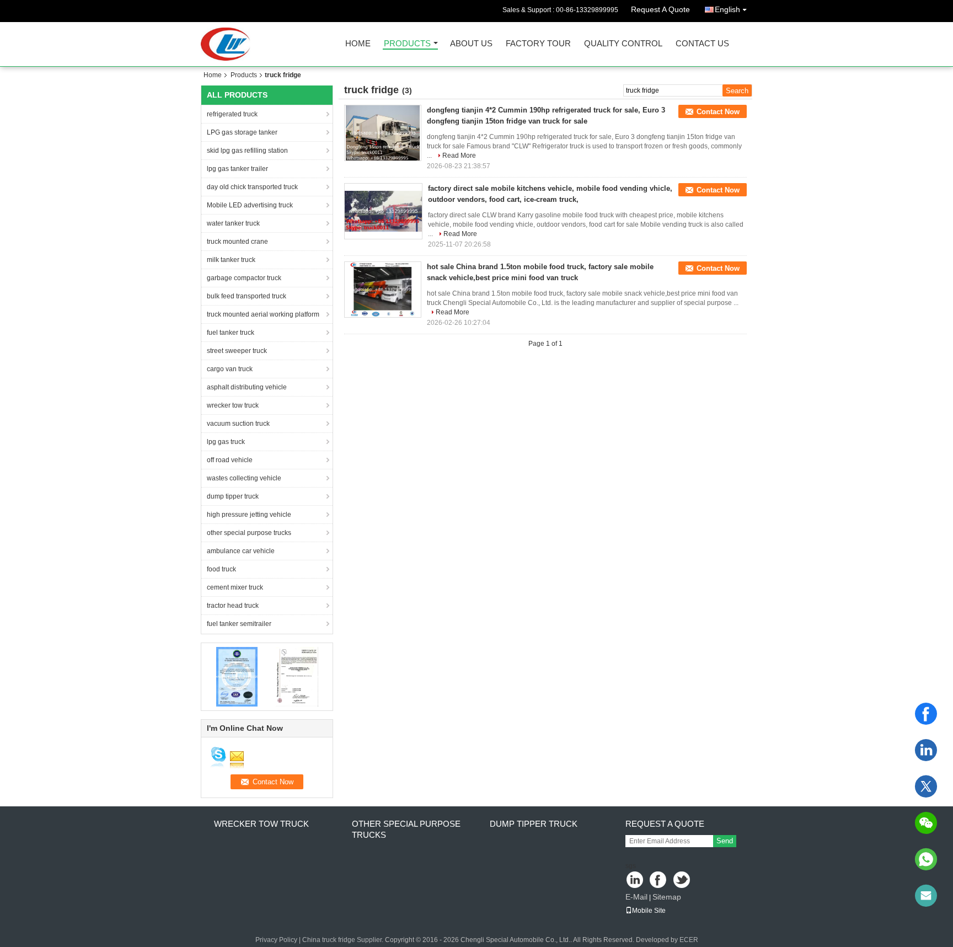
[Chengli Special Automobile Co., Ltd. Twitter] (682, 880)
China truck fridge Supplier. (343, 940)
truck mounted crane (237, 241)
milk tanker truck (231, 260)
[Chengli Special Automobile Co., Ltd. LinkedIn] (635, 880)
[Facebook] (926, 713)
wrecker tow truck (233, 405)
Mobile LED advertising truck (250, 205)
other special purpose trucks (249, 533)
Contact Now (718, 112)
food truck (221, 569)
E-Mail (636, 896)
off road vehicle (230, 460)
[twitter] (926, 786)
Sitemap (666, 896)
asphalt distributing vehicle (247, 387)
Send (724, 841)
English (727, 9)
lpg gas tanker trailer (237, 169)
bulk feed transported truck (246, 296)
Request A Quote (660, 9)
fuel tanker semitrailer (239, 624)
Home (358, 44)
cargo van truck (230, 369)
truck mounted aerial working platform (263, 314)
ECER (688, 940)
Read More (459, 155)
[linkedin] (926, 750)
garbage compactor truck (244, 278)
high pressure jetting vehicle (249, 514)
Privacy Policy (276, 940)
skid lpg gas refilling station (247, 150)
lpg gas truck (226, 442)
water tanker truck (233, 223)
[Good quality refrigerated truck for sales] (237, 676)
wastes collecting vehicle (244, 478)
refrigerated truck (232, 114)
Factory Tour (538, 44)
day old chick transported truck (252, 187)
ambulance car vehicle (241, 551)
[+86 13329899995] (926, 859)
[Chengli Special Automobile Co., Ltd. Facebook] (658, 880)
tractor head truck (233, 605)
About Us (471, 44)
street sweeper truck (237, 351)
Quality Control (623, 44)
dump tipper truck (233, 496)
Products (407, 44)
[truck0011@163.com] (926, 895)
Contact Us (702, 44)
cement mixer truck (235, 587)
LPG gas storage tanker (242, 132)
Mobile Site (649, 910)
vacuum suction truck (238, 423)
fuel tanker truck (230, 332)
